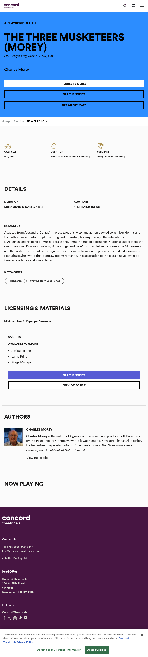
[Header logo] (10, 5)
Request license (74, 83)
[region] (74, 643)
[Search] (125, 5)
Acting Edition (21, 351)
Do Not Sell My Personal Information (59, 649)
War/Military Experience (45, 280)
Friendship (15, 280)
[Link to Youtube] (25, 618)
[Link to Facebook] (4, 618)
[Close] (142, 635)
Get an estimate (74, 105)
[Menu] (142, 5)
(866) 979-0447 (23, 546)
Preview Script (74, 385)
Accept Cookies (96, 649)
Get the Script (74, 94)
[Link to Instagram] (15, 618)
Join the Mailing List (14, 558)
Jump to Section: (13, 121)
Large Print (19, 356)
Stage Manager (22, 362)
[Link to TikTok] (20, 618)
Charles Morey (17, 69)
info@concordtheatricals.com (20, 551)
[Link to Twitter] (9, 618)
